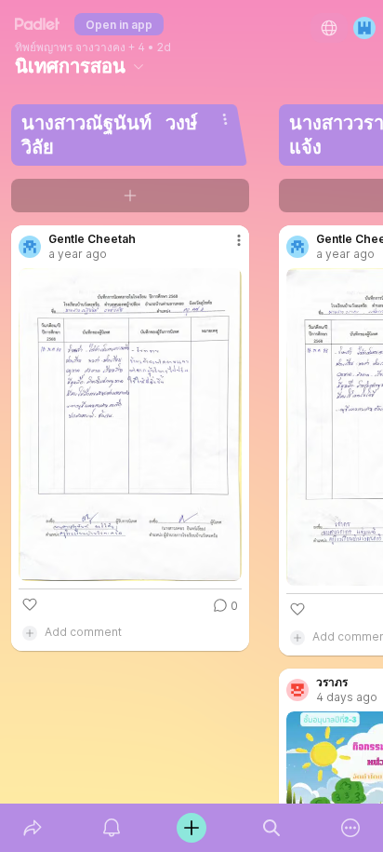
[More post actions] (227, 247)
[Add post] (191, 827)
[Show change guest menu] (364, 28)
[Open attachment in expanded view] (130, 424)
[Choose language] (329, 28)
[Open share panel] (32, 827)
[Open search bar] (271, 827)
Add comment (83, 632)
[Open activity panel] (112, 827)
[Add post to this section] (130, 195)
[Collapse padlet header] (138, 66)
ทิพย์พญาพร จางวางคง (70, 47)
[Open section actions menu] (225, 119)
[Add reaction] (30, 604)
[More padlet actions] (350, 827)
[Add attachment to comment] (29, 632)
